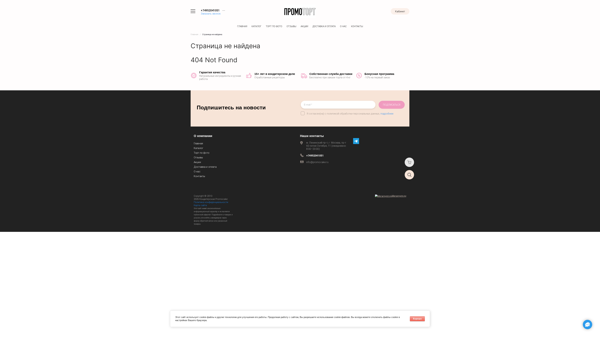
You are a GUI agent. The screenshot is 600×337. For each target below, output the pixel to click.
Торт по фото (274, 26)
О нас (343, 26)
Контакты (357, 26)
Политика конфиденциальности (211, 202)
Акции (304, 26)
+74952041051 (210, 10)
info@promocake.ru (317, 162)
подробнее (386, 113)
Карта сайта (200, 205)
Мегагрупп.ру (399, 196)
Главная (242, 26)
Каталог (256, 26)
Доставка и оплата (324, 26)
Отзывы (291, 26)
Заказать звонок (211, 13)
